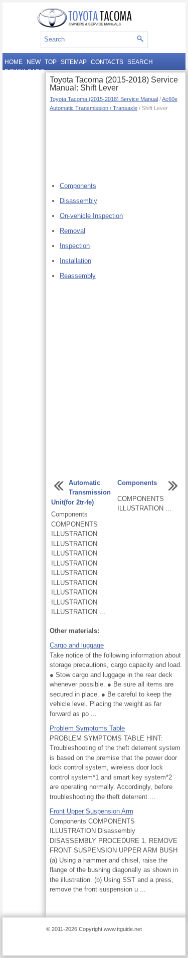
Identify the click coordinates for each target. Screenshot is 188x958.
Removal (72, 230)
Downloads (24, 71)
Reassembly (78, 276)
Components (78, 186)
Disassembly (78, 200)
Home (14, 62)
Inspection (75, 246)
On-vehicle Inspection (91, 216)
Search (140, 62)
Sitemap (74, 62)
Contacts (107, 62)
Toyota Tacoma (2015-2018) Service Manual (104, 99)
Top (51, 62)
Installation (75, 260)
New (34, 62)
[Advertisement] (116, 145)
